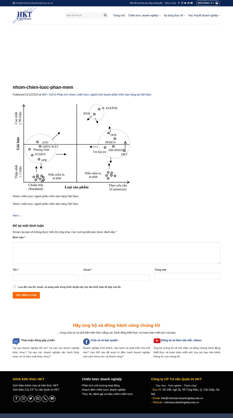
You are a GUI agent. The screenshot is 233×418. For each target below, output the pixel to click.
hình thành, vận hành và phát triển (120, 347)
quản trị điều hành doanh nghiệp (130, 352)
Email (88, 269)
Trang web (160, 269)
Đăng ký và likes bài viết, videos (181, 340)
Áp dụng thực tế (173, 15)
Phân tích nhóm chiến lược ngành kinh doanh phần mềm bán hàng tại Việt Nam (104, 94)
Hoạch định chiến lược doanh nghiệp (103, 389)
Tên (16, 269)
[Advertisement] (116, 51)
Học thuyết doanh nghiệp (203, 15)
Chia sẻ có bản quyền (104, 340)
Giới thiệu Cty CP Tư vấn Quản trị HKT (36, 389)
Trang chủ (119, 15)
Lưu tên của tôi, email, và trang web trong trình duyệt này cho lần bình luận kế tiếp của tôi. (69, 287)
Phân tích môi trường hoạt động (101, 385)
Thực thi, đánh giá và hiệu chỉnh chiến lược (107, 394)
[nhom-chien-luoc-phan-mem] (73, 147)
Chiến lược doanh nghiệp (143, 15)
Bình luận (19, 237)
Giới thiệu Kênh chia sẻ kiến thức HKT (35, 385)
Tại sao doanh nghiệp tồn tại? (30, 347)
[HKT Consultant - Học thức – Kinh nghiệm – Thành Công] (36, 15)
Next (17, 215)
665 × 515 (48, 94)
